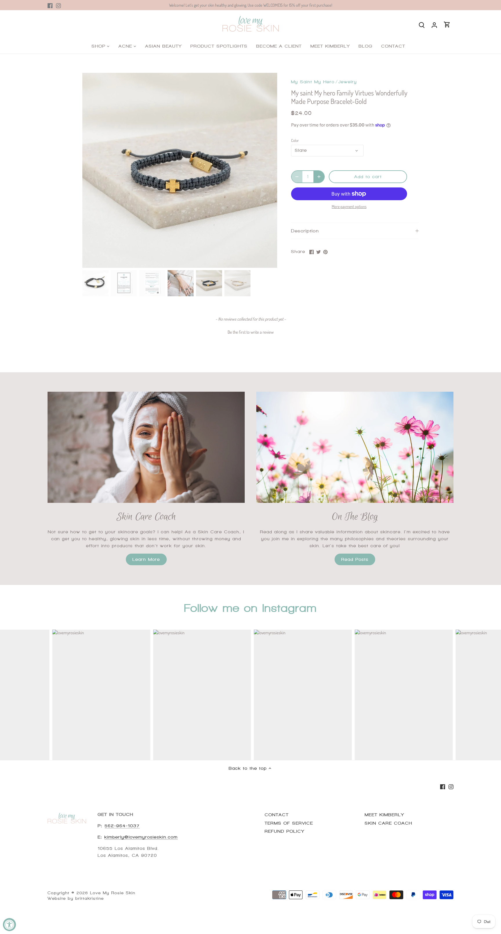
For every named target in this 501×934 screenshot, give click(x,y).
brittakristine (89, 898)
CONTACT (277, 814)
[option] (179, 170)
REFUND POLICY (284, 831)
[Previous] (91, 170)
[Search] (421, 24)
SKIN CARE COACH (388, 823)
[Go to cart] (447, 24)
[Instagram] (58, 5)
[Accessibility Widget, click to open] (9, 924)
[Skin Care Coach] (146, 447)
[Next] (268, 170)
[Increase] (318, 177)
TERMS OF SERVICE (289, 823)
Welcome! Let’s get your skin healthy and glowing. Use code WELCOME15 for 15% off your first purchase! (250, 5)
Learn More (146, 559)
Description (305, 230)
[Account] (434, 24)
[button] (250, 331)
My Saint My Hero (313, 82)
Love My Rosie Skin (112, 893)
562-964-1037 (122, 825)
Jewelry (347, 82)
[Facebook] (50, 5)
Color (295, 140)
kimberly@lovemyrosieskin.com (141, 837)
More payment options (349, 206)
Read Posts (355, 559)
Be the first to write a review (251, 332)
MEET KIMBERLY (384, 814)
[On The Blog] (354, 447)
